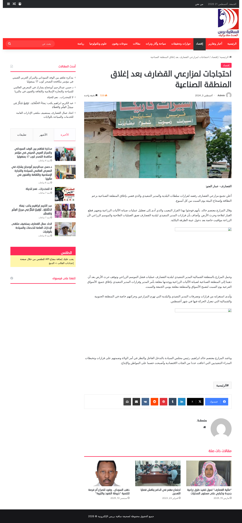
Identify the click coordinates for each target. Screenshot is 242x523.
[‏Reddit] (154, 401)
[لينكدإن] (181, 401)
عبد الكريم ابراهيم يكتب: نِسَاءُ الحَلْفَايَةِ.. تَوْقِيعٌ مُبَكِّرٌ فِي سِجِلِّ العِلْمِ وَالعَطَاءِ (32, 209)
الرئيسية (232, 43)
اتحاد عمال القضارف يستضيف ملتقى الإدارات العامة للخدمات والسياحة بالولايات (32, 228)
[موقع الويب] (204, 427)
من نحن (199, 3)
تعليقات (21, 134)
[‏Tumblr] (172, 401)
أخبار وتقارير (215, 43)
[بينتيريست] (163, 401)
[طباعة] (127, 401)
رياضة (81, 43)
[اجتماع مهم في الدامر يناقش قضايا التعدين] (158, 473)
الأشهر (43, 134)
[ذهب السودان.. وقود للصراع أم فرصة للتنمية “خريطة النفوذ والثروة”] (107, 473)
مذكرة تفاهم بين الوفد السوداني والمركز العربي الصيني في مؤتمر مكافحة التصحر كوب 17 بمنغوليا (33, 152)
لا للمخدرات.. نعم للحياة (60, 97)
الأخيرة (65, 134)
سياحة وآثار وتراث (156, 43)
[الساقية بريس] (228, 23)
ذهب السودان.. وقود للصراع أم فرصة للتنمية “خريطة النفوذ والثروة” (109, 491)
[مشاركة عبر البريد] (136, 401)
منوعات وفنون (120, 43)
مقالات (136, 43)
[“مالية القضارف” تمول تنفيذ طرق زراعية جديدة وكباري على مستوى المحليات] (209, 473)
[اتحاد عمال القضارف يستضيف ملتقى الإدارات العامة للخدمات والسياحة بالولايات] (65, 229)
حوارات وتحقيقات (181, 43)
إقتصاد (199, 43)
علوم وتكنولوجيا (98, 43)
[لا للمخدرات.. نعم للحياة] (65, 194)
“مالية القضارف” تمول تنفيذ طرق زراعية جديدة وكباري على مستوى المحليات (209, 491)
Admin (221, 95)
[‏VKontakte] (145, 401)
